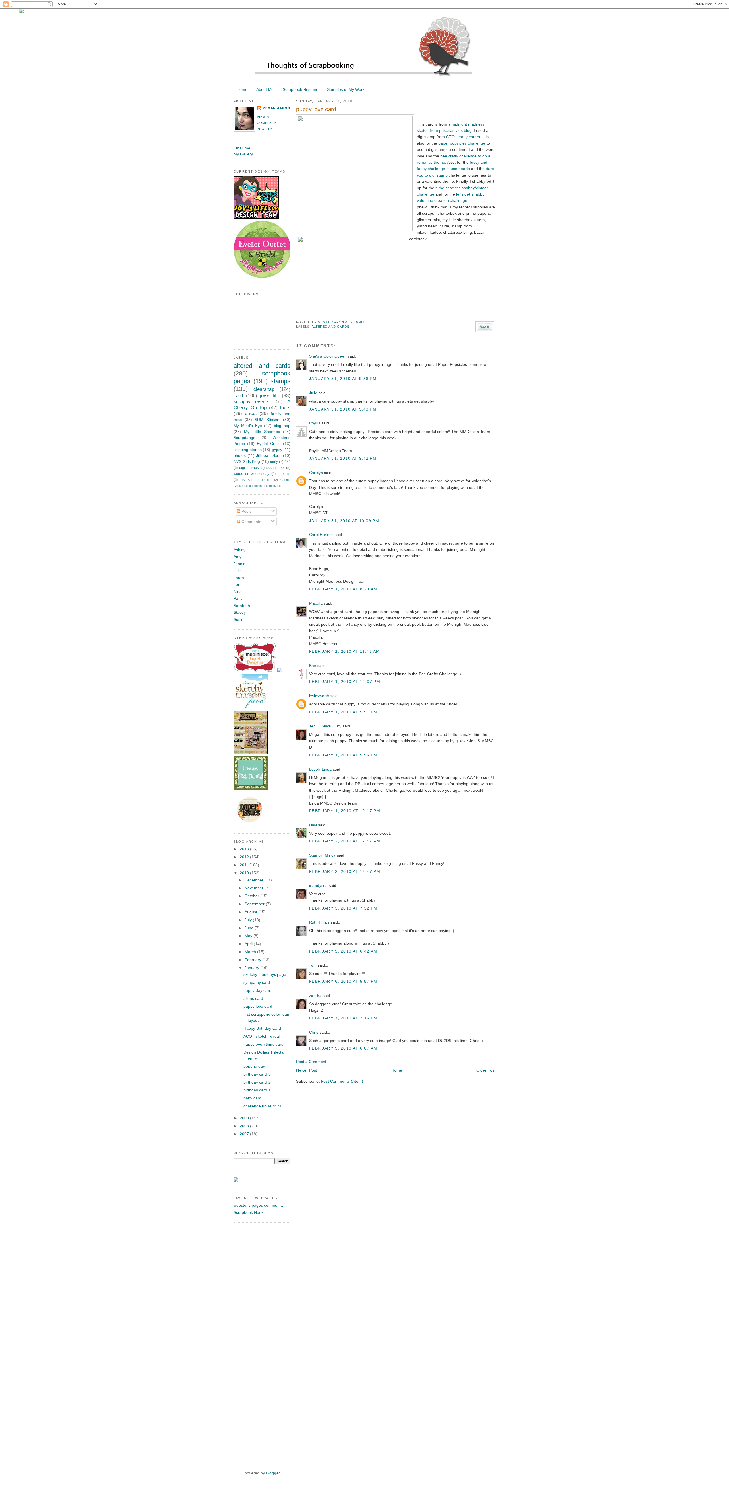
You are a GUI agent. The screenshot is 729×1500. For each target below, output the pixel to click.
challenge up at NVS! (262, 1106)
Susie (238, 619)
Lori (237, 584)
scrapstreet (275, 468)
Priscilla (316, 603)
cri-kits (266, 479)
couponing (256, 485)
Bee (312, 665)
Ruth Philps (319, 922)
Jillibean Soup (269, 455)
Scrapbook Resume (300, 89)
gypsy (277, 449)
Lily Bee (247, 479)
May (249, 935)
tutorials (283, 474)
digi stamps (249, 468)
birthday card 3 (257, 1074)
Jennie (239, 563)
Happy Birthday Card (262, 1028)
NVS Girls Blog (247, 461)
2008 (245, 1126)
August (251, 912)
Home (242, 89)
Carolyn (316, 472)
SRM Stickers (267, 419)
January (252, 967)
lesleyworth (319, 695)
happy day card (257, 990)
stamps (280, 381)
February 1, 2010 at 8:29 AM (343, 589)
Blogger (273, 1473)
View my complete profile (267, 122)
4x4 (287, 462)
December (255, 880)
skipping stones (248, 449)
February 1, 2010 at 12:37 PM (344, 681)
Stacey (240, 612)
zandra (315, 995)
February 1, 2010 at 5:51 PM (343, 712)
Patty (238, 598)
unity (274, 462)
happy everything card (263, 1044)
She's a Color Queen (328, 356)
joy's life (269, 395)
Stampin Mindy (322, 855)
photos (240, 455)
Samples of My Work (345, 89)
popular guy (254, 1066)
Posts (245, 511)
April (249, 943)
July (249, 920)
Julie (313, 393)
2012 (245, 857)
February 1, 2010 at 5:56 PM (343, 755)
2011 (244, 865)
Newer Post (306, 1070)
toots (285, 407)
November (255, 888)
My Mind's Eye (248, 425)
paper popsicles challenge (461, 143)
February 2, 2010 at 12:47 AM (344, 841)
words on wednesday (251, 474)
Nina (238, 591)
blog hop (282, 425)
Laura (239, 577)
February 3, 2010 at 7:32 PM (343, 908)
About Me (265, 89)
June (250, 928)
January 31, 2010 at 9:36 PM (343, 378)
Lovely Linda (320, 769)
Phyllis (314, 423)
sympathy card (256, 982)
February (253, 959)
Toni (312, 965)
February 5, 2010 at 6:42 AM (343, 951)
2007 (245, 1134)
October (252, 896)
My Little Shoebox (262, 431)
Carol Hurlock (321, 534)
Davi (313, 825)
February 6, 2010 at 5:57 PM (343, 981)
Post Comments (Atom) (342, 1081)
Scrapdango (244, 437)
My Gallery (243, 154)
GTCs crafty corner (463, 136)
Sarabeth (242, 605)
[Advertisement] (256, 1314)
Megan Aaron (331, 322)
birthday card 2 (257, 1082)
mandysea (318, 885)
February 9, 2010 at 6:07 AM (343, 1048)
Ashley (239, 549)
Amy (237, 556)
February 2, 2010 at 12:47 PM (344, 871)
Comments (250, 521)
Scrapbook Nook (248, 1212)
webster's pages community (259, 1205)
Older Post (485, 1070)
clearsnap (263, 389)
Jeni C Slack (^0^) (325, 726)
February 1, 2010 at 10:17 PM (344, 811)
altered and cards (331, 326)
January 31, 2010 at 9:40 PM (343, 409)
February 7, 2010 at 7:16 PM (343, 1018)
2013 (245, 849)
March (251, 951)
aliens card (253, 998)
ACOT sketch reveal (261, 1036)
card (238, 395)
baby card (252, 1098)
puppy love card (257, 1006)
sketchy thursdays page (264, 974)
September (255, 904)
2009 (245, 1118)
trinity (273, 485)
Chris (313, 1032)
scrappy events (251, 401)
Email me (242, 148)
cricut (251, 413)
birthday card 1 (257, 1090)
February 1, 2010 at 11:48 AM (344, 651)
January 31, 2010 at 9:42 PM (343, 458)
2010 (245, 873)
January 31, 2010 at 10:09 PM (344, 520)
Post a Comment (311, 1061)
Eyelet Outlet (269, 443)
